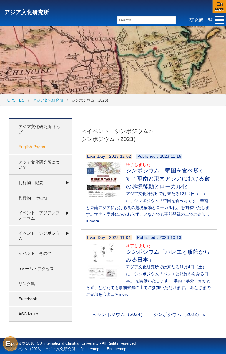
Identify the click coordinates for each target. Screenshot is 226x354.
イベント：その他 (35, 253)
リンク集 (27, 283)
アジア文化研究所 (26, 12)
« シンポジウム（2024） (119, 314)
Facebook (28, 299)
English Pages (32, 146)
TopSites (14, 100)
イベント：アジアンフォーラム (39, 215)
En (10, 344)
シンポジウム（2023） (91, 100)
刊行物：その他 (33, 197)
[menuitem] (14, 100)
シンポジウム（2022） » (179, 314)
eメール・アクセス (36, 268)
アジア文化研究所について (39, 164)
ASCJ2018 (28, 314)
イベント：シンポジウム (39, 235)
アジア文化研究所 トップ (40, 128)
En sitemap (116, 349)
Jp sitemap (89, 349)
